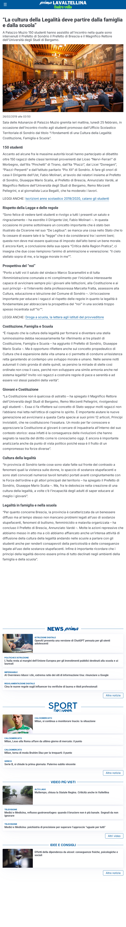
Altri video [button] (114, 836)
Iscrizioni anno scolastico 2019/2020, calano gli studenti (67, 199)
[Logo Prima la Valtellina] (63, 5)
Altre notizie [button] (113, 695)
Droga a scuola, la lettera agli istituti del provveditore (64, 317)
